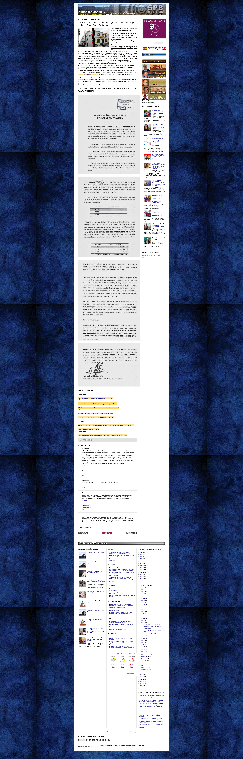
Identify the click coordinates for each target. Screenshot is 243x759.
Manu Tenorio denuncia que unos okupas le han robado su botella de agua (151, 696)
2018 (141, 570)
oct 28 (144, 593)
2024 (141, 556)
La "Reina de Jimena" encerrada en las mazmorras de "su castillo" (96, 417)
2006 (141, 688)
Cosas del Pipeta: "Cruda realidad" (151, 624)
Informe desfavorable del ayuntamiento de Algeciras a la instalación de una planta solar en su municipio (158, 183)
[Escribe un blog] (86, 440)
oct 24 (144, 598)
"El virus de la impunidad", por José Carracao (158, 238)
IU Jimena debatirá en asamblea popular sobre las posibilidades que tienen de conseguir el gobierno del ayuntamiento (158, 142)
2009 (141, 681)
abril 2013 (144, 665)
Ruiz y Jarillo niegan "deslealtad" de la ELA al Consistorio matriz (95, 398)
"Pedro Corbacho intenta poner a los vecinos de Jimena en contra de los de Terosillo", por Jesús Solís (106, 425)
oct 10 (144, 618)
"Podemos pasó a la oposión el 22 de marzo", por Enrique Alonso (158, 212)
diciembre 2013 (145, 583)
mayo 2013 (144, 663)
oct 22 (144, 602)
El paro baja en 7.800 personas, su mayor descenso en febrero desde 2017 (120, 622)
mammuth (118, 732)
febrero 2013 (144, 669)
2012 (141, 674)
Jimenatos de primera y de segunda (88, 74)
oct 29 (144, 591)
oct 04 (144, 644)
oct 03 (144, 647)
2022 (141, 561)
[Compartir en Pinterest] (91, 440)
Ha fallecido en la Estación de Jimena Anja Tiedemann (94, 571)
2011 (141, 677)
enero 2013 (144, 672)
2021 (141, 563)
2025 (141, 554)
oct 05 (144, 642)
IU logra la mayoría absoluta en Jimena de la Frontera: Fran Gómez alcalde (158, 112)
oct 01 (144, 651)
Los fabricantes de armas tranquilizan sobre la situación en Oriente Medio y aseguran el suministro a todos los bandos (151, 705)
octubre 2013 (144, 587)
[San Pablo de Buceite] (143, 257)
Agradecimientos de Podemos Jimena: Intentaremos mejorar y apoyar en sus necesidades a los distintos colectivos (157, 199)
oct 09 (144, 620)
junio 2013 (144, 661)
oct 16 (144, 611)
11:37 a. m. (85, 524)
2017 (141, 572)
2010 (141, 679)
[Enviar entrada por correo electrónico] (80, 439)
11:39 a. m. (85, 466)
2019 (141, 567)
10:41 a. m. (85, 488)
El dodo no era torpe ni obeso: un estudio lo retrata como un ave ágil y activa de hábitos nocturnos (120, 638)
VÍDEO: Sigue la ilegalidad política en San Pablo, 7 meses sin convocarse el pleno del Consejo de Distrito (96, 630)
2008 (141, 683)
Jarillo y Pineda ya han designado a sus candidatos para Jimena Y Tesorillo (158, 126)
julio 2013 (143, 658)
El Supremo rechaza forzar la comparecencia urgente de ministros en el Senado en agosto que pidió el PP (122, 643)
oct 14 (144, 613)
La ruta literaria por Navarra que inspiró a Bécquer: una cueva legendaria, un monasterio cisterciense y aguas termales (121, 606)
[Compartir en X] (88, 440)
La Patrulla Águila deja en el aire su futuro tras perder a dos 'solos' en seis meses (121, 625)
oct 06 (144, 640)
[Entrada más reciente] (83, 533)
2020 (141, 565)
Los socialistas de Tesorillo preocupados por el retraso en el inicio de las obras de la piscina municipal (158, 166)
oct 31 (144, 589)
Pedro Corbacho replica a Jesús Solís (88, 429)
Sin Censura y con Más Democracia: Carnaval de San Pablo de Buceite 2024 (158, 156)
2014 (141, 578)
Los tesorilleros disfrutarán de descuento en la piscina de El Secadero (94, 639)
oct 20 (144, 605)
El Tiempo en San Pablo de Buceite (122, 654)
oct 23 (144, 600)
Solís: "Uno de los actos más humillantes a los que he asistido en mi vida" (98, 408)
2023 (141, 558)
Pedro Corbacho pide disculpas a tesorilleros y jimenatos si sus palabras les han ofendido (102, 435)
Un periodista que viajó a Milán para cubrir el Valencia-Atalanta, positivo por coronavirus (121, 553)
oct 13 (144, 616)
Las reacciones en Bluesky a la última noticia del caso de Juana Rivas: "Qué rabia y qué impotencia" (151, 726)
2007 (141, 686)
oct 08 (144, 622)
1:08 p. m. (84, 510)
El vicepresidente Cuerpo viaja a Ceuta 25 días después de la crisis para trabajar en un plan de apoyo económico (121, 574)
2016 (141, 574)
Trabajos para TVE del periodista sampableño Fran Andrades (95, 592)
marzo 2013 (144, 667)
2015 (141, 576)
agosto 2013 (144, 656)
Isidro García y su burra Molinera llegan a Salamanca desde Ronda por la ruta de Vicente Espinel (96, 582)
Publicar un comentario (86, 527)
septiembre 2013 (145, 654)
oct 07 (144, 638)
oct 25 (144, 596)
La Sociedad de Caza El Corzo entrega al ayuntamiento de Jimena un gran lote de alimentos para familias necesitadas (158, 226)
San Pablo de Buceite (147, 255)
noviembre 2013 (145, 585)
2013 (141, 581)
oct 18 (144, 607)
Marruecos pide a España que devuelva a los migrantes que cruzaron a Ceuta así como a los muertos (121, 648)
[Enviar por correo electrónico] (84, 440)
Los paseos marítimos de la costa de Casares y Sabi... (151, 627)
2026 (141, 552)
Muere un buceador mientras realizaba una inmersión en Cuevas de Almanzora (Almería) (121, 613)
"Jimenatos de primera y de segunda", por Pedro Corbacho (95, 413)
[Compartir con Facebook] (89, 440)
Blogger (135, 732)
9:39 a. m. (84, 475)
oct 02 (144, 649)
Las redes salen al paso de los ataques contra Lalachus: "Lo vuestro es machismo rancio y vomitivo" (151, 715)
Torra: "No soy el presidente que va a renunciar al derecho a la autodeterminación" (122, 628)
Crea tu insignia (156, 255)
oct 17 (144, 609)
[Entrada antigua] (131, 533)
